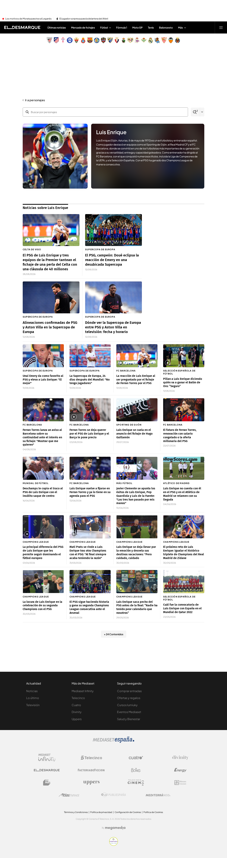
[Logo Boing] (136, 770)
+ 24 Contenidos (113, 634)
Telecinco (78, 698)
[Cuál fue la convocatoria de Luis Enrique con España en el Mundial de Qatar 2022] (183, 581)
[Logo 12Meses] (180, 782)
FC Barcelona (126, 370)
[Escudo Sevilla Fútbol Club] (164, 40)
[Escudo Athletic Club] (49, 40)
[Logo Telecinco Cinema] (136, 782)
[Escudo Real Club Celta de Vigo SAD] (63, 40)
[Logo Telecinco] (91, 757)
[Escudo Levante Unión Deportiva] (103, 40)
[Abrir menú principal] (221, 27)
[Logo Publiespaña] (113, 794)
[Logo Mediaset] (113, 742)
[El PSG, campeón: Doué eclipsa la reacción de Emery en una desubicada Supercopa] (113, 230)
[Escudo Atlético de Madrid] (56, 40)
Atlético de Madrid (176, 483)
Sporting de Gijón (129, 424)
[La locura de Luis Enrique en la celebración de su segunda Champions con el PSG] (43, 581)
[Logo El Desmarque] (47, 770)
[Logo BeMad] (47, 782)
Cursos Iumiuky (127, 705)
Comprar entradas (129, 691)
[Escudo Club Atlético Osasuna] (117, 40)
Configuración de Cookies (128, 812)
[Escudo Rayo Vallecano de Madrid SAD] (130, 40)
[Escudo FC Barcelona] (90, 40)
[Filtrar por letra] (202, 112)
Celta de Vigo (32, 249)
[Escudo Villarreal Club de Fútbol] (178, 40)
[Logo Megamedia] (115, 828)
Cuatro (76, 705)
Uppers (77, 719)
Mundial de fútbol (36, 483)
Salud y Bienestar (128, 719)
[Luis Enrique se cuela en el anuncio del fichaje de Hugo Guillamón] (136, 409)
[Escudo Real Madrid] (151, 40)
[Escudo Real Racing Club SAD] (124, 40)
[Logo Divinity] (180, 757)
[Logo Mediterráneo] (158, 794)
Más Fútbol (124, 483)
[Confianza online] (113, 845)
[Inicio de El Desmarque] (22, 27)
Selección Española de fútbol (179, 372)
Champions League (36, 542)
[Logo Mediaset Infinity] (46, 757)
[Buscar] (195, 112)
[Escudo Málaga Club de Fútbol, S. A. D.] (110, 40)
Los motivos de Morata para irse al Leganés (28, 18)
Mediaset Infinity (83, 691)
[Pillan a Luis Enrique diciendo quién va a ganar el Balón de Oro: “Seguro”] (183, 355)
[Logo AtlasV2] (69, 795)
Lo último (32, 698)
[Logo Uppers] (91, 782)
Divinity (77, 712)
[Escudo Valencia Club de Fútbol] (171, 40)
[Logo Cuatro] (136, 757)
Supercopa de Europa (100, 249)
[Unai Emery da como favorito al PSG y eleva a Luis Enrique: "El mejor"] (43, 355)
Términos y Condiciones (76, 812)
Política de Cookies (153, 812)
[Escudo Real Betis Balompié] (144, 40)
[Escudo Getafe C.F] (97, 40)
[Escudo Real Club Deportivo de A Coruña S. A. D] (137, 40)
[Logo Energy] (180, 770)
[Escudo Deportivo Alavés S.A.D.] (70, 40)
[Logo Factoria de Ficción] (91, 770)
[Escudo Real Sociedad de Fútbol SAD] (157, 40)
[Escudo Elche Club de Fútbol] (76, 40)
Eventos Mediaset (129, 712)
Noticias (32, 691)
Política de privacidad (101, 812)
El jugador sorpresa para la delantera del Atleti (83, 18)
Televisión (33, 705)
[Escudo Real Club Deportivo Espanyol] (83, 40)
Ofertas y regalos (128, 698)
